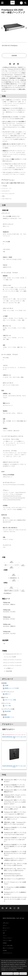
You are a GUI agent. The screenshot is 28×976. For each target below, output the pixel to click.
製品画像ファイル (9, 717)
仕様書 (6, 685)
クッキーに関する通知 (7, 945)
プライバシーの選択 (7, 940)
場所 (4, 933)
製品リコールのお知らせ (8, 948)
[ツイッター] (14, 64)
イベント (5, 935)
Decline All (23, 973)
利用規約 (5, 943)
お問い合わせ (6, 923)
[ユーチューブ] (10, 908)
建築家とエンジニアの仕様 (12, 688)
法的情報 (5, 950)
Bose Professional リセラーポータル (13, 918)
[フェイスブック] (10, 64)
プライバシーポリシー (7, 938)
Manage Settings (7, 973)
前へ (2, 28)
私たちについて (6, 928)
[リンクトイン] (18, 64)
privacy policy (13, 962)
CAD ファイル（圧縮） (11, 699)
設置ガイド (8, 694)
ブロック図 (8, 705)
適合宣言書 (8, 711)
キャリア (5, 930)
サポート (5, 925)
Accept (16, 973)
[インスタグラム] (14, 908)
